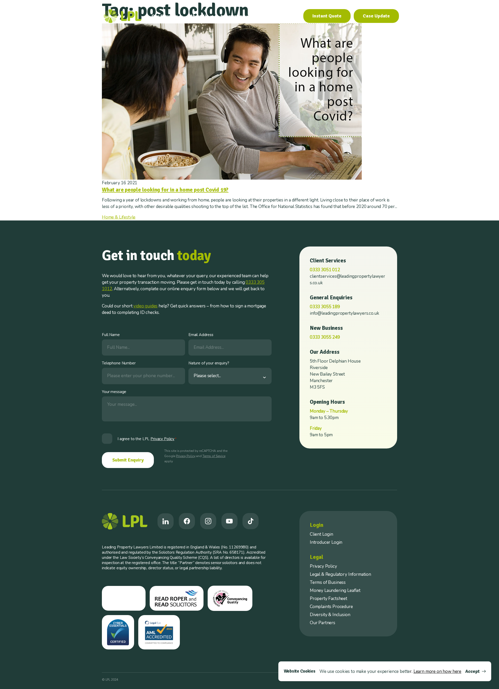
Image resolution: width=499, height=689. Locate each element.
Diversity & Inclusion (330, 615)
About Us (199, 16)
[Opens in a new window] (165, 521)
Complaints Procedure (331, 607)
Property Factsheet (328, 599)
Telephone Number (119, 363)
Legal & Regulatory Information (340, 574)
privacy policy (162, 438)
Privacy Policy (185, 456)
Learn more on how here (437, 671)
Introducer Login (326, 542)
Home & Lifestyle (118, 217)
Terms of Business (328, 582)
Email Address (200, 334)
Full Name (111, 334)
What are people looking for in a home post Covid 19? (165, 189)
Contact (288, 16)
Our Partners (322, 623)
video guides (145, 306)
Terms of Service (213, 456)
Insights (265, 16)
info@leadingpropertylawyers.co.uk (344, 313)
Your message (114, 391)
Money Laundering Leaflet (335, 590)
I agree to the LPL (146, 438)
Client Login (321, 534)
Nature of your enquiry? (208, 363)
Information (233, 16)
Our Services (165, 16)
